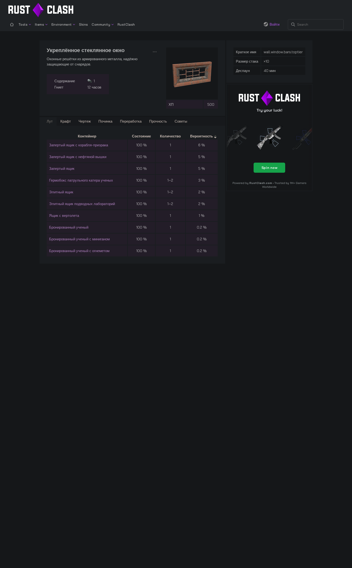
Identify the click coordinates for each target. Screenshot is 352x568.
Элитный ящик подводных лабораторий (82, 203)
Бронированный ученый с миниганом (79, 239)
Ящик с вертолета (64, 215)
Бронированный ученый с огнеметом (79, 250)
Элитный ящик (61, 192)
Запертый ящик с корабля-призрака (78, 145)
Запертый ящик (61, 168)
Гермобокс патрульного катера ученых (81, 180)
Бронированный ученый (68, 227)
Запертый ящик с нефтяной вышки (77, 156)
